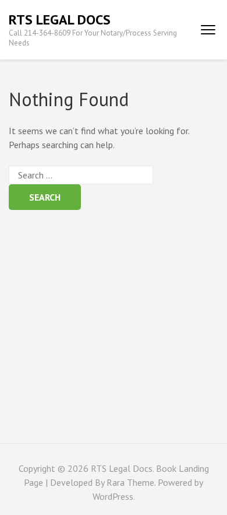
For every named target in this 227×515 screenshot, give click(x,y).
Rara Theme (130, 482)
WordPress (113, 496)
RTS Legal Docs (60, 19)
